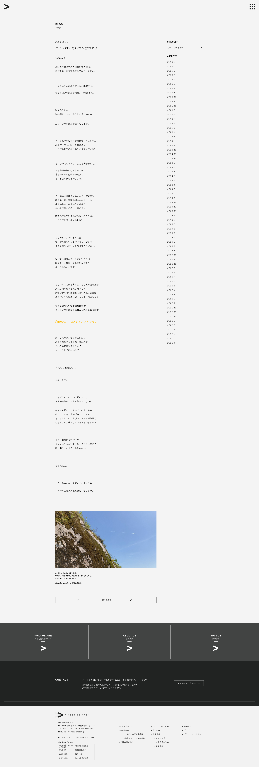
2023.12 (172, 202)
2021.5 (171, 338)
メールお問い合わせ (187, 683)
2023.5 (171, 233)
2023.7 (171, 224)
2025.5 (171, 127)
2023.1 (171, 250)
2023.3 (171, 241)
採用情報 (156, 734)
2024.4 (171, 184)
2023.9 (171, 215)
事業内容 (125, 730)
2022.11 (172, 259)
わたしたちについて (161, 726)
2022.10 (172, 263)
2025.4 (171, 132)
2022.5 (171, 285)
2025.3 (171, 136)
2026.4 (171, 79)
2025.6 (171, 123)
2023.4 (171, 237)
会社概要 (156, 730)
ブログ (187, 730)
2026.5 (171, 75)
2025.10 (172, 105)
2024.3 (171, 189)
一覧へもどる (106, 600)
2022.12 (172, 255)
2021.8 (171, 325)
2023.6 (171, 228)
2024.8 (171, 167)
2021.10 (172, 316)
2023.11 (172, 206)
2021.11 (172, 312)
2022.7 (171, 277)
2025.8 (171, 114)
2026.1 (171, 92)
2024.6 (171, 176)
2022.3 (171, 294)
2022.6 (171, 281)
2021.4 (171, 342)
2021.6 (171, 334)
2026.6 (171, 70)
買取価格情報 (127, 742)
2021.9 (171, 320)
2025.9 (171, 110)
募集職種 (159, 746)
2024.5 (171, 180)
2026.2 (171, 88)
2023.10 (172, 211)
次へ (132, 600)
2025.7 (171, 119)
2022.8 (171, 272)
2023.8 (171, 220)
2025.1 (171, 145)
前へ (79, 600)
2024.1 (171, 198)
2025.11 (172, 101)
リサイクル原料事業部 (134, 734)
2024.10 (172, 158)
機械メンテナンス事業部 (135, 738)
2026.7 (171, 66)
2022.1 (171, 303)
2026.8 (171, 62)
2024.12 (172, 149)
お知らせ (188, 726)
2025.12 (172, 97)
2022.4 (171, 290)
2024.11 (172, 154)
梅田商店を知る (162, 742)
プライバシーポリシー (193, 734)
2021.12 (172, 307)
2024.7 (171, 171)
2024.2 (171, 193)
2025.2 (171, 141)
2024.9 (171, 162)
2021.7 (171, 329)
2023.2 (171, 246)
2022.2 (171, 299)
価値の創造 (160, 738)
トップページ (127, 726)
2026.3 (171, 83)
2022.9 (171, 268)
